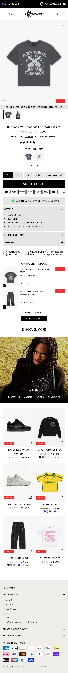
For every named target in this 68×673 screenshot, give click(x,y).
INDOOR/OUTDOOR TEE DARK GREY (4, 285)
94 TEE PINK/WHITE (50, 557)
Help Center (10, 608)
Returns (8, 613)
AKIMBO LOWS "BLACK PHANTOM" (18, 452)
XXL (38, 175)
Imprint (8, 599)
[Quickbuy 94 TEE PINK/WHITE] (61, 550)
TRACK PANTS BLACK (18, 557)
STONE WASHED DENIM (4, 307)
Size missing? (54, 175)
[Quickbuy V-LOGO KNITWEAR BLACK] (61, 442)
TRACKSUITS (54, 396)
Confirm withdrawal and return (20, 622)
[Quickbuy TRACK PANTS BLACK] (30, 550)
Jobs (6, 617)
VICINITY (17, 666)
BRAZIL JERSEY (50, 504)
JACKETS (28, 396)
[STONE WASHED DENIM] (10, 299)
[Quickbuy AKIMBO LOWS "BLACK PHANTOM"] (30, 442)
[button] (4, 14)
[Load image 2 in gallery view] (18, 114)
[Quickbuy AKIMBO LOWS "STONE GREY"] (30, 497)
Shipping (29, 136)
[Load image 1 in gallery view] (8, 114)
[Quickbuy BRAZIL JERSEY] (61, 497)
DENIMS (40, 396)
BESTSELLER (14, 396)
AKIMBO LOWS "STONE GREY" (18, 504)
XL (28, 175)
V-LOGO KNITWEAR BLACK (50, 450)
